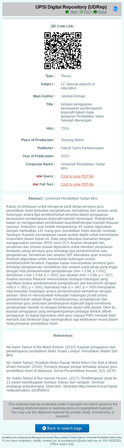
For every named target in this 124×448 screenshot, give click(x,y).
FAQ (87, 12)
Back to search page (64, 428)
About (102, 12)
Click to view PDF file (77, 176)
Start (73, 12)
